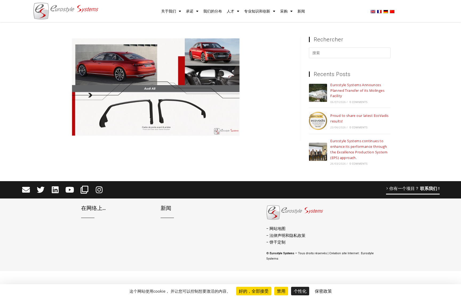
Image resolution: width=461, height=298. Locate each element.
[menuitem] (373, 11)
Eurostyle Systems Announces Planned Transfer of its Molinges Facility (357, 90)
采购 (284, 11)
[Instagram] (99, 189)
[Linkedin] (55, 189)
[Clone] (84, 189)
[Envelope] (26, 189)
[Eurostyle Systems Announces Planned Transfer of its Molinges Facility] (318, 93)
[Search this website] (350, 53)
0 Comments (358, 102)
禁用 (281, 291)
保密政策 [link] (323, 291)
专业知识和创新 (257, 11)
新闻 (301, 11)
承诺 (189, 11)
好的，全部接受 (254, 291)
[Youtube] (69, 189)
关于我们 (168, 11)
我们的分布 (212, 11)
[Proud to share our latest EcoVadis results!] (318, 121)
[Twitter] (40, 189)
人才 (230, 11)
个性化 (300, 291)
